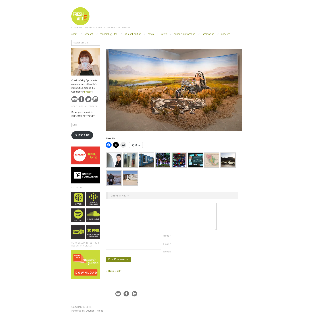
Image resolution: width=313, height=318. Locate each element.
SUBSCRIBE (82, 135)
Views (164, 34)
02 (143, 42)
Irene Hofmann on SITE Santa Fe (162, 42)
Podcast (88, 34)
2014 (128, 42)
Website (167, 251)
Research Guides (109, 34)
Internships (208, 34)
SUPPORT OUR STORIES (184, 34)
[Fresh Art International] (80, 16)
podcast (88, 91)
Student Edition (132, 34)
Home (119, 42)
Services (225, 34)
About (74, 34)
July (136, 42)
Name (167, 235)
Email (167, 244)
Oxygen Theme (94, 310)
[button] (114, 160)
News (151, 34)
